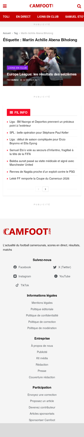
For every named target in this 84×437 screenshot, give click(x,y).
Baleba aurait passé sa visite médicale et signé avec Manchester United (42, 163)
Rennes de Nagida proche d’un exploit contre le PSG (42, 171)
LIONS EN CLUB (17, 67)
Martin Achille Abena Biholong (37, 33)
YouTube (64, 276)
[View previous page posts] (38, 189)
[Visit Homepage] (42, 6)
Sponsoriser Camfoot (42, 420)
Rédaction (42, 364)
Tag (16, 33)
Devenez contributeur (42, 407)
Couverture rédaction (42, 377)
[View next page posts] (45, 189)
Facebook (25, 267)
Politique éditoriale (42, 309)
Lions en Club (48, 16)
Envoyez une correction (42, 395)
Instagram (25, 276)
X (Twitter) (64, 267)
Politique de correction (42, 322)
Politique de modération (42, 328)
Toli (6, 16)
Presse (42, 371)
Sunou (14, 80)
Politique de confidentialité (42, 315)
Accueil (7, 33)
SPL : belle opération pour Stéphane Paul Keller (39, 132)
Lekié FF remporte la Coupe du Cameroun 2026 (39, 178)
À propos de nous (42, 346)
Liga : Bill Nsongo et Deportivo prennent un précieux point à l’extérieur (42, 123)
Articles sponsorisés (42, 413)
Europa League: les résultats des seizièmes (42, 74)
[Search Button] (79, 6)
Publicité (42, 352)
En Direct (23, 16)
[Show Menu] (5, 6)
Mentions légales (42, 303)
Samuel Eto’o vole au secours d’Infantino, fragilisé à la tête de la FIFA (41, 152)
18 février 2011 (30, 80)
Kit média (42, 358)
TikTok (25, 285)
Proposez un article (42, 401)
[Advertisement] (42, 430)
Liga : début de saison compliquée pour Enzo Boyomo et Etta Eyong (37, 141)
